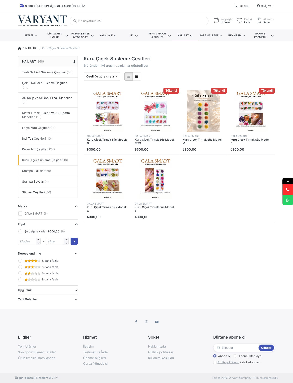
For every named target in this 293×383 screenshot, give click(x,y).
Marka (22, 206)
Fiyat (21, 224)
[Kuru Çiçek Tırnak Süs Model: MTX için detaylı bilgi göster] (155, 111)
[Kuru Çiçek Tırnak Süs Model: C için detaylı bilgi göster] (107, 178)
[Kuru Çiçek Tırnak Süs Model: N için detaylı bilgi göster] (107, 111)
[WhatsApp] (287, 200)
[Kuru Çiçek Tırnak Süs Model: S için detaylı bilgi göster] (155, 178)
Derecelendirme (29, 253)
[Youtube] (156, 321)
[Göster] (128, 76)
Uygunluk (25, 290)
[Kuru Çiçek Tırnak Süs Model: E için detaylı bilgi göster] (251, 111)
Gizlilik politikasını (228, 362)
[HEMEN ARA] (287, 189)
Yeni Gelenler (27, 299)
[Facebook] (136, 321)
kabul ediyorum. (238, 362)
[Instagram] (146, 321)
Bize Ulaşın (242, 6)
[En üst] (19, 48)
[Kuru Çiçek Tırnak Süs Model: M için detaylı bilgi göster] (203, 111)
